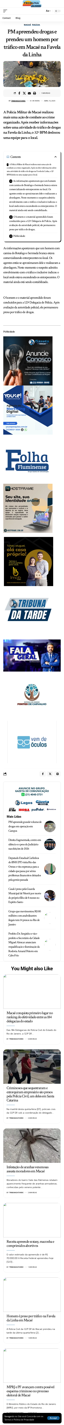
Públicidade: (19, 236)
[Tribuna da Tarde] (31, 3)
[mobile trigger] (6, 11)
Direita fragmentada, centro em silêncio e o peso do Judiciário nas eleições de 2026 (24, 844)
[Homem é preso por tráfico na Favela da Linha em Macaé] (32, 1294)
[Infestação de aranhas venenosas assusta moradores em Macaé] (32, 1145)
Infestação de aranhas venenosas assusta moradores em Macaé (27, 1169)
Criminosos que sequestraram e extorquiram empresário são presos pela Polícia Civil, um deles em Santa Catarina (30, 1094)
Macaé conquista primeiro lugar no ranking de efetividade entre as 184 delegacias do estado (30, 1017)
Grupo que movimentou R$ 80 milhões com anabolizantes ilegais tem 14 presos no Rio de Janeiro (24, 918)
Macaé (27, 25)
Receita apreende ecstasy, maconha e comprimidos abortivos (30, 1243)
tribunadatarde (18, 101)
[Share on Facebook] (19, 93)
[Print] (34, 93)
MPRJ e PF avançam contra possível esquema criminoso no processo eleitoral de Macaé (30, 1391)
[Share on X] (24, 93)
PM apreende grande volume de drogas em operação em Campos (25, 826)
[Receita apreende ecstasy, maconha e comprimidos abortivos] (32, 1220)
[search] (42, 10)
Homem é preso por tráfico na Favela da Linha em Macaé (31, 1318)
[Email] (29, 93)
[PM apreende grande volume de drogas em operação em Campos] (50, 826)
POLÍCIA (36, 25)
